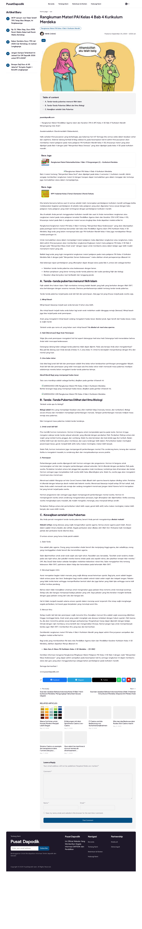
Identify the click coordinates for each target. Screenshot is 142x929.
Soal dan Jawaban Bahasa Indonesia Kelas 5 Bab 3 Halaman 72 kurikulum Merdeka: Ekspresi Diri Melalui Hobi (113, 693)
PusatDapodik (15, 3)
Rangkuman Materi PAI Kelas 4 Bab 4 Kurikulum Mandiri (60, 28)
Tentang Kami (63, 4)
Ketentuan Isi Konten (79, 4)
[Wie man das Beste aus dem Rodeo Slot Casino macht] (124, 718)
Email (82, 803)
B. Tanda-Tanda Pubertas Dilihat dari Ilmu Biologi (64, 105)
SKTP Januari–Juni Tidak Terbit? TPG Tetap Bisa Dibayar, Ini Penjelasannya (24, 20)
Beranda (51, 4)
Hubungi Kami (96, 4)
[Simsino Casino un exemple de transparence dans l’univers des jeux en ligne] (51, 743)
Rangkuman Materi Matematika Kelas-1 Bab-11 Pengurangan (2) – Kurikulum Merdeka (84, 162)
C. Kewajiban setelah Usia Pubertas (59, 109)
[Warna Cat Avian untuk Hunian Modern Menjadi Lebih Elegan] (51, 718)
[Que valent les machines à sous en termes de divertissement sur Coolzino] (75, 743)
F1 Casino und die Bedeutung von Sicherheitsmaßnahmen (98, 723)
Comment (47, 771)
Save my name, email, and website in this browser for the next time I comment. (74, 813)
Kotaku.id (114, 842)
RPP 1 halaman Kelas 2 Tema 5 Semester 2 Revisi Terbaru (72, 194)
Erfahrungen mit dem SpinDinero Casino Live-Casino (73, 723)
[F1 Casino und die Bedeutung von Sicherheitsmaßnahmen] (100, 718)
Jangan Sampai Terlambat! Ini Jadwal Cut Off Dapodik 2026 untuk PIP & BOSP (23, 55)
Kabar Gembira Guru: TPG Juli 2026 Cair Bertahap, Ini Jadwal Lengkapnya (23, 44)
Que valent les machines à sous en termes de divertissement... (74, 748)
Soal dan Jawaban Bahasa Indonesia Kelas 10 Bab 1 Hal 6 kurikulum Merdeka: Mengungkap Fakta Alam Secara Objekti (61, 694)
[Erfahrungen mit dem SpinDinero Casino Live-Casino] (75, 718)
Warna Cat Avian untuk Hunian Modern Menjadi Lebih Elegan (49, 723)
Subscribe (44, 848)
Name (46, 803)
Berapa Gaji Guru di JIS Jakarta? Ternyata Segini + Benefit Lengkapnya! (22, 67)
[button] (133, 680)
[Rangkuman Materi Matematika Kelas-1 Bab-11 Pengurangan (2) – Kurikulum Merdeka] (45, 165)
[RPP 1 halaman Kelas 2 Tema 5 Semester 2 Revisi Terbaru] (45, 197)
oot (43, 40)
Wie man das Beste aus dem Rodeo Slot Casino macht (124, 722)
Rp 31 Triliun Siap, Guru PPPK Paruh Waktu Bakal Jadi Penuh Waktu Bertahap (23, 32)
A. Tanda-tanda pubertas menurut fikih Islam (63, 101)
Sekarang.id (115, 847)
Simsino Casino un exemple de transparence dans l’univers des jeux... (50, 748)
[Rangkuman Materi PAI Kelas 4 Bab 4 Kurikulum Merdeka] (88, 91)
